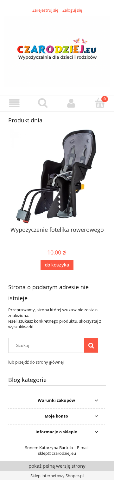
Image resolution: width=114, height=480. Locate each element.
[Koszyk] (100, 103)
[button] (14, 103)
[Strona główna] (57, 50)
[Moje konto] (71, 103)
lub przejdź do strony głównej (36, 362)
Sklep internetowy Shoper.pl (57, 475)
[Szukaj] (91, 345)
